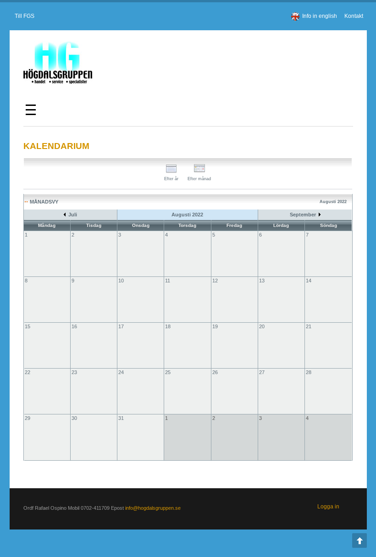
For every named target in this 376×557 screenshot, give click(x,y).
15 (27, 326)
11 (167, 280)
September (303, 214)
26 (215, 372)
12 (215, 280)
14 (308, 280)
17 (121, 326)
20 (262, 326)
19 (215, 326)
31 (121, 418)
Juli (72, 214)
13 (262, 280)
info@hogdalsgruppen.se (153, 508)
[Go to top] (359, 540)
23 (74, 372)
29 (27, 418)
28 (308, 372)
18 (168, 326)
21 (308, 326)
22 (27, 372)
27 (262, 372)
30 (74, 418)
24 (121, 372)
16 (74, 326)
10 (121, 280)
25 (168, 372)
